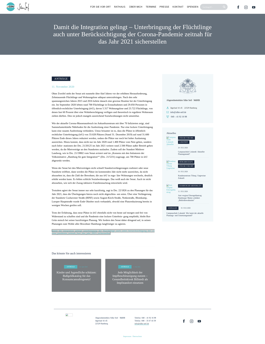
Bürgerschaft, (186, 162)
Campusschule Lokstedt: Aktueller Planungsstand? (191, 153)
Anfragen (172, 208)
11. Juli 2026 (183, 191)
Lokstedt (183, 142)
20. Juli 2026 (183, 148)
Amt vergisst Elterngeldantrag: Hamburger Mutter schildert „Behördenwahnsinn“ (190, 197)
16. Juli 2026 (183, 172)
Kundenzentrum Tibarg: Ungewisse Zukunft (192, 177)
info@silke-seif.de (178, 112)
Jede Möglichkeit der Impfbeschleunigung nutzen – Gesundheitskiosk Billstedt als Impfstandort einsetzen (130, 278)
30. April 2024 (83, 267)
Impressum (127, 336)
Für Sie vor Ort (186, 166)
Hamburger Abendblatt (190, 186)
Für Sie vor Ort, (186, 138)
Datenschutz (137, 336)
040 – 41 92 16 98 (179, 116)
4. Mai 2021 (136, 267)
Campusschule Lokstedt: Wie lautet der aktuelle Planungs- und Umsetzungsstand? (184, 214)
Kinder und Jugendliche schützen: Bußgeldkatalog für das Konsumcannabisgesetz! (76, 276)
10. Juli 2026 (185, 208)
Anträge (61, 78)
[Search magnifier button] (224, 7)
